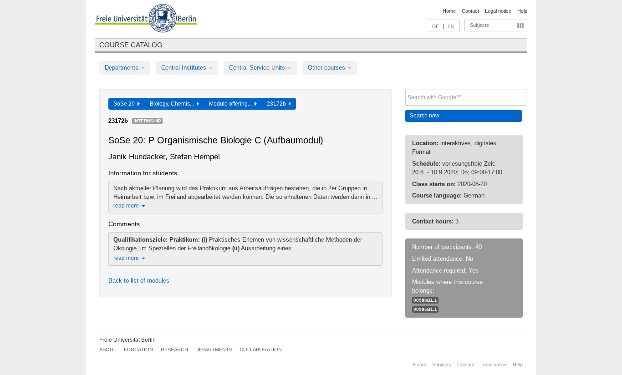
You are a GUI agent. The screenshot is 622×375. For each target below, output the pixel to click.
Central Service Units (258, 67)
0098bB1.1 (425, 300)
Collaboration (261, 349)
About (108, 349)
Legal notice (498, 11)
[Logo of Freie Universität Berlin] (146, 19)
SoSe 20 (125, 103)
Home (449, 11)
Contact (470, 11)
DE (435, 26)
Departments (122, 67)
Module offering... (232, 103)
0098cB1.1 (425, 309)
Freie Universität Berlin (127, 340)
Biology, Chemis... (173, 103)
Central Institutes (184, 67)
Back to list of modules (138, 280)
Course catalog (131, 45)
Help (522, 11)
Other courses (327, 67)
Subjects (479, 25)
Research (174, 349)
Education (138, 349)
